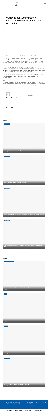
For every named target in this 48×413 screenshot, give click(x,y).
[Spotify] (36, 4)
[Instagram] (40, 2)
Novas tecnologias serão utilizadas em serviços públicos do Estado (17, 287)
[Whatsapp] (39, 4)
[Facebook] (35, 2)
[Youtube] (38, 2)
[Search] (16, 5)
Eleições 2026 (7, 156)
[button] (19, 108)
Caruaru (6, 326)
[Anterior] (23, 253)
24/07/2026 (6, 289)
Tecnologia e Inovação (9, 261)
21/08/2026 (6, 151)
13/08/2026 (6, 321)
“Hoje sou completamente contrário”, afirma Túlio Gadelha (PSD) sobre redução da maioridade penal (24, 214)
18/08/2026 (6, 353)
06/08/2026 (6, 385)
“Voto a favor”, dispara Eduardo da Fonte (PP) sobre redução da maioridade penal (20, 150)
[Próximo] (25, 253)
